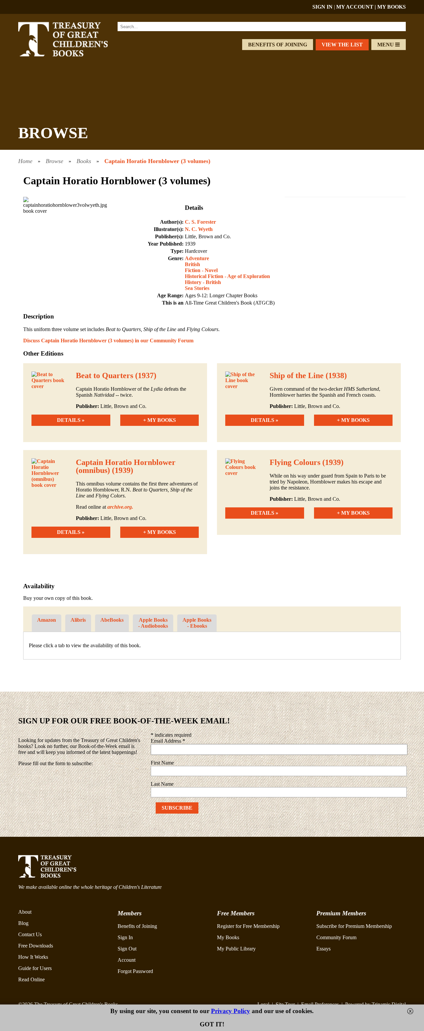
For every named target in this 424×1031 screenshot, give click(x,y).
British (192, 264)
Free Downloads (35, 945)
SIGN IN (322, 7)
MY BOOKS (391, 7)
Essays (323, 948)
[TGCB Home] (72, 54)
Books (84, 161)
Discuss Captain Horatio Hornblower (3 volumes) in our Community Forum (108, 340)
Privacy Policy (230, 1010)
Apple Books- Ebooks (197, 623)
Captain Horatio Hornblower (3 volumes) (157, 161)
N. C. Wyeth (199, 229)
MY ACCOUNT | (356, 7)
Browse (54, 161)
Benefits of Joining (277, 44)
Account (126, 960)
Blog (23, 923)
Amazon (46, 620)
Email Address (168, 741)
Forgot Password (135, 971)
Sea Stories (197, 288)
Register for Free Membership (248, 926)
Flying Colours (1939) (307, 462)
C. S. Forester (200, 222)
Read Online (31, 979)
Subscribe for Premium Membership (354, 926)
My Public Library (236, 948)
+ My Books (159, 420)
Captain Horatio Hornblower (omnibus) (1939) (126, 466)
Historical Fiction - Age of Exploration (227, 276)
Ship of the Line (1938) (308, 375)
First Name (162, 763)
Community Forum (336, 937)
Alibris (78, 620)
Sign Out (127, 948)
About (24, 912)
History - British (203, 282)
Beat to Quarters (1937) (116, 375)
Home (25, 161)
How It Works (33, 957)
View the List (342, 44)
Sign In (125, 937)
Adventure (197, 258)
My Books (228, 937)
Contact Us (30, 934)
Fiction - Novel (201, 270)
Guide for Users (35, 968)
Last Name (162, 784)
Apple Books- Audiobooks (153, 623)
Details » (70, 420)
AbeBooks (112, 620)
